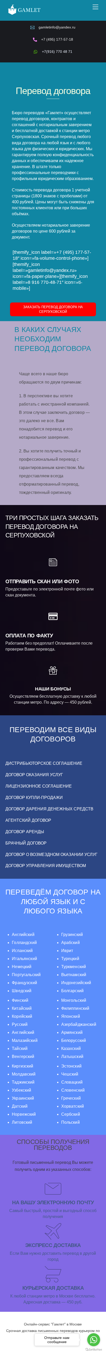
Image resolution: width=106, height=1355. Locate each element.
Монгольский (73, 1000)
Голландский (24, 942)
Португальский (26, 974)
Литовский (22, 1122)
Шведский (21, 991)
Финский (20, 1000)
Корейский (22, 1016)
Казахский (71, 1048)
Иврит (67, 950)
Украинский (23, 1098)
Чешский (69, 1074)
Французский (24, 983)
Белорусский (73, 1040)
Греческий (71, 1098)
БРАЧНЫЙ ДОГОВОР (26, 843)
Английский (23, 934)
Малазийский (25, 1040)
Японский (70, 1016)
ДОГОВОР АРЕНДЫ (24, 832)
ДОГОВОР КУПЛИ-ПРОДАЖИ (34, 797)
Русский (20, 1024)
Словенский (73, 1090)
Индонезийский (76, 983)
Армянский (72, 1032)
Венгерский (23, 1056)
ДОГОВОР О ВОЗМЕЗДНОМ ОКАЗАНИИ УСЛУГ (51, 854)
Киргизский (22, 1066)
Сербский (70, 1114)
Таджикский (23, 1082)
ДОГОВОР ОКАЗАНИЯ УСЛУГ (34, 775)
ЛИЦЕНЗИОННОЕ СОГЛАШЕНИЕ (38, 786)
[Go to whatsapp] (93, 1339)
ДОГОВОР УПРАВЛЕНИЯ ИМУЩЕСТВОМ (45, 865)
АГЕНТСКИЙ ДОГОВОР (28, 820)
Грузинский (72, 934)
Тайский (20, 1048)
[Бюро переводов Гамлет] (24, 14)
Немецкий (21, 966)
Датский (20, 1106)
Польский (70, 1122)
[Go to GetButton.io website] (93, 1349)
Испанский (22, 950)
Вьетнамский (73, 974)
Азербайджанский (78, 1024)
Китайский (22, 1008)
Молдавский (24, 1074)
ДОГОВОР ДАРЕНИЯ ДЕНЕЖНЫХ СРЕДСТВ (49, 809)
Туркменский (73, 966)
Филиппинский (75, 1008)
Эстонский (71, 1066)
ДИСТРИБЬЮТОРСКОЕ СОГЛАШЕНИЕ (43, 763)
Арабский (70, 942)
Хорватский (72, 1106)
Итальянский (24, 958)
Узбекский (21, 1090)
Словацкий (72, 1082)
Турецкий (70, 958)
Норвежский (24, 1114)
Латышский (72, 1056)
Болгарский (72, 991)
